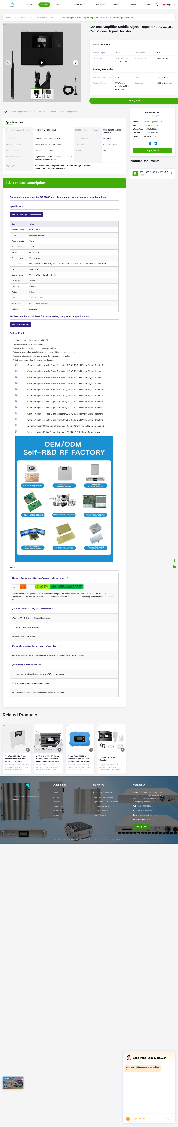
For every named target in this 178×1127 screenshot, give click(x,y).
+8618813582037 (150, 125)
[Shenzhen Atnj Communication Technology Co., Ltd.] (13, 4)
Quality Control (98, 5)
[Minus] (170, 1057)
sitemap (56, 815)
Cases (147, 5)
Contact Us (117, 5)
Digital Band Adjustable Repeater (106, 802)
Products (44, 5)
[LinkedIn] (174, 566)
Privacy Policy (58, 811)
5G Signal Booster (100, 811)
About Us (61, 5)
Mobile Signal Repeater (102, 815)
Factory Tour (78, 5)
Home (29, 5)
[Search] (156, 4)
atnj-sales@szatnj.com (152, 122)
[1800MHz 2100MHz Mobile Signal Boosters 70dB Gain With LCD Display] (42, 62)
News (133, 5)
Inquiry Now (153, 150)
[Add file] (128, 1119)
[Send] (168, 1119)
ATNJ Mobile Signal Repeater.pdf (26, 215)
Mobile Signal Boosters (102, 793)
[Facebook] (174, 561)
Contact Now (17, 770)
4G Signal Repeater (101, 806)
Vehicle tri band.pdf (20, 324)
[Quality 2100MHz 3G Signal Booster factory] (111, 738)
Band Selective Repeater (103, 797)
